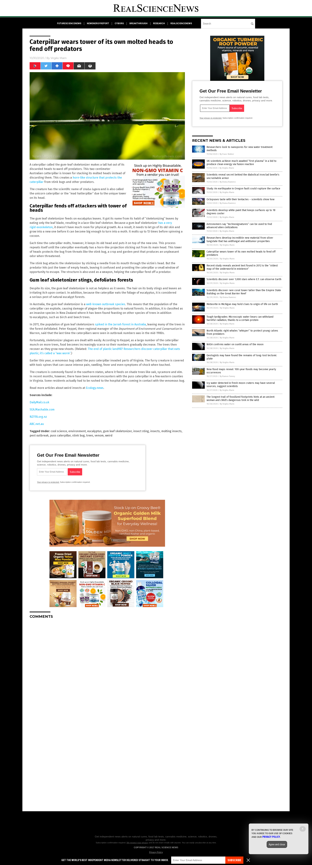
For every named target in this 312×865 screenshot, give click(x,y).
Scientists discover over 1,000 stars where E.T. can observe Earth (244, 279)
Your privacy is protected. (48, 482)
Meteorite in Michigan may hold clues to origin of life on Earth (242, 304)
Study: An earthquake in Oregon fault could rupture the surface (243, 188)
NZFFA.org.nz (38, 416)
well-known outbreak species (105, 304)
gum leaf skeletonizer (117, 431)
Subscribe (234, 860)
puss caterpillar (60, 435)
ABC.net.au (37, 424)
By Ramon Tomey (227, 376)
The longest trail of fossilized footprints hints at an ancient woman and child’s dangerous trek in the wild (240, 398)
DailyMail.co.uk (39, 402)
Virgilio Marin (59, 58)
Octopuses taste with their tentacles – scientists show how (240, 199)
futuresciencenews (69, 23)
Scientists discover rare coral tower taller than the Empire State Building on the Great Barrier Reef (244, 292)
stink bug (78, 435)
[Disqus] (107, 667)
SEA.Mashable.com (42, 409)
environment (77, 431)
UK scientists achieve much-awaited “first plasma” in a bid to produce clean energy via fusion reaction (241, 162)
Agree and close (277, 844)
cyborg (119, 23)
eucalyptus (94, 431)
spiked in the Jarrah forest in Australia (120, 324)
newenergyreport (98, 23)
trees (89, 435)
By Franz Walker (227, 154)
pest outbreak (39, 435)
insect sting (141, 431)
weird (108, 435)
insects (155, 431)
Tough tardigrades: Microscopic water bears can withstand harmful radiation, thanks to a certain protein (240, 318)
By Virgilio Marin (227, 168)
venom (99, 435)
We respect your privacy (137, 843)
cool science (59, 431)
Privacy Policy (156, 852)
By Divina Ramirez (228, 182)
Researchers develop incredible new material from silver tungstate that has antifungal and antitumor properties (240, 239)
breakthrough (138, 23)
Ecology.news (94, 388)
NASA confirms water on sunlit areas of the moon (235, 344)
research (159, 23)
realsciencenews (181, 23)
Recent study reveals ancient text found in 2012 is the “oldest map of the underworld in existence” (242, 267)
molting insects (171, 431)
